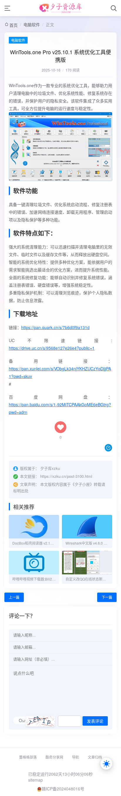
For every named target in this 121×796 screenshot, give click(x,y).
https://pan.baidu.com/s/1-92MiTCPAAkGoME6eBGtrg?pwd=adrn (60, 408)
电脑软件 (31, 24)
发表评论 (95, 721)
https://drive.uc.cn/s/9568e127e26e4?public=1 (52, 348)
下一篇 (107, 597)
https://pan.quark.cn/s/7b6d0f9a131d (55, 327)
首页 (13, 25)
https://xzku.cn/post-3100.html (66, 476)
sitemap (35, 780)
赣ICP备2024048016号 (63, 789)
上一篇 (14, 597)
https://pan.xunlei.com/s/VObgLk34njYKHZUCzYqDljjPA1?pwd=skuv (60, 372)
